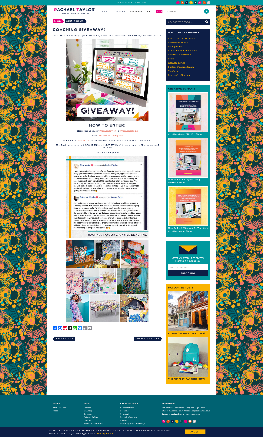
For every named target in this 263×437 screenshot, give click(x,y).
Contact (171, 11)
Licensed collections (179, 75)
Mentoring (136, 11)
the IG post (84, 140)
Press (55, 411)
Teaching (173, 71)
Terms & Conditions (93, 424)
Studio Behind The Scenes (182, 50)
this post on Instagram (110, 135)
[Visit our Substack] (204, 2)
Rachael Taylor (176, 63)
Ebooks (123, 420)
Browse (87, 408)
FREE (171, 59)
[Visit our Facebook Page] (182, 2)
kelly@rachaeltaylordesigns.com (194, 411)
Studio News (75, 21)
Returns (88, 414)
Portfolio (124, 411)
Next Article (64, 338)
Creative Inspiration (179, 54)
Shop (149, 11)
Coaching (124, 414)
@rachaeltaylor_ (108, 131)
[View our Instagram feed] (178, 2)
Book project (175, 46)
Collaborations (127, 408)
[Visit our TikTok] (199, 2)
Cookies (87, 420)
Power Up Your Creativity (182, 38)
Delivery (88, 411)
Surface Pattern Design (181, 67)
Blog (159, 11)
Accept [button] (195, 431)
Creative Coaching (178, 42)
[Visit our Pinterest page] (191, 2)
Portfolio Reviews (128, 417)
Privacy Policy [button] (105, 433)
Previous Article (147, 338)
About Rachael (60, 408)
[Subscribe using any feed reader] (208, 2)
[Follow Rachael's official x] (186, 2)
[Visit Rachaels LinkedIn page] (195, 2)
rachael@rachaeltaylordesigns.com (188, 408)
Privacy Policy (91, 417)
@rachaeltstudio (129, 131)
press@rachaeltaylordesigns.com (184, 414)
